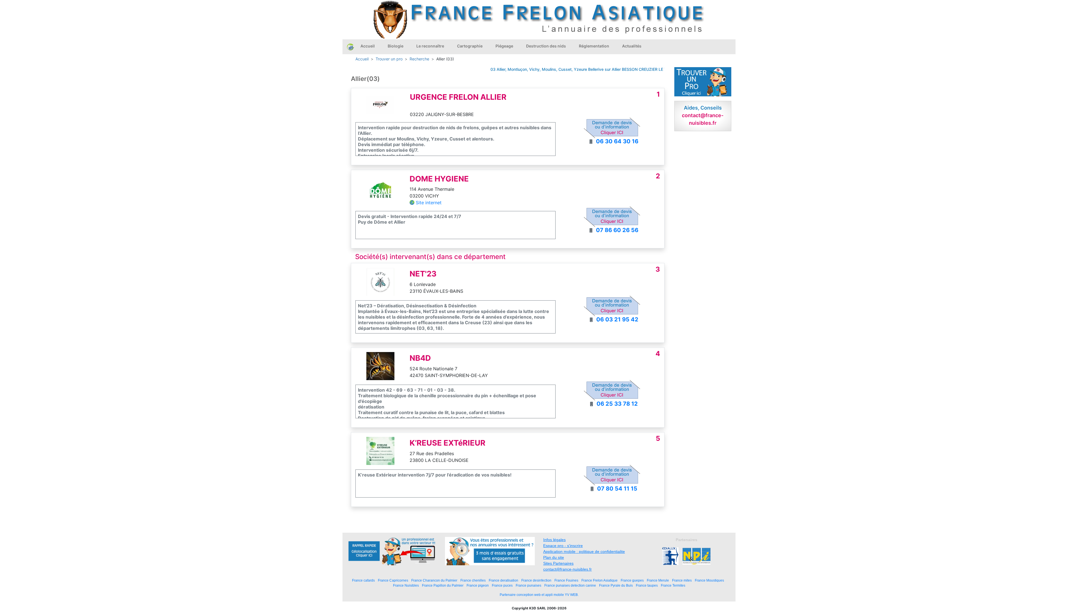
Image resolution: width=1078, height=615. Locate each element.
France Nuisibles (406, 585)
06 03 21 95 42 (617, 319)
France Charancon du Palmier (434, 580)
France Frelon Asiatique (599, 580)
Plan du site (553, 557)
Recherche (419, 58)
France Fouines (566, 580)
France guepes (632, 580)
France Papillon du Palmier (442, 585)
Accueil (367, 46)
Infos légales (554, 539)
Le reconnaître (430, 46)
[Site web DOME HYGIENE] (380, 190)
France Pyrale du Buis (616, 585)
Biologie (395, 46)
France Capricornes (393, 580)
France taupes (647, 585)
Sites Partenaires (558, 563)
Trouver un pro (389, 58)
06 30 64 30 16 (617, 141)
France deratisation (503, 580)
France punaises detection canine (570, 585)
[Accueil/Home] (350, 46)
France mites (682, 580)
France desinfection (536, 580)
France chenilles (473, 580)
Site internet (429, 202)
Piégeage (504, 46)
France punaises (528, 585)
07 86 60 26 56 (617, 230)
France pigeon (478, 585)
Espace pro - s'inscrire (563, 545)
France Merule (658, 580)
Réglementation (594, 46)
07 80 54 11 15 (617, 488)
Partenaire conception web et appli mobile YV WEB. (539, 595)
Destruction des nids (546, 46)
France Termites (673, 585)
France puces (502, 585)
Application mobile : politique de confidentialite (584, 551)
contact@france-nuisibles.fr (567, 569)
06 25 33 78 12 (617, 403)
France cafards (363, 580)
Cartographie (470, 46)
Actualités (631, 46)
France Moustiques (709, 580)
